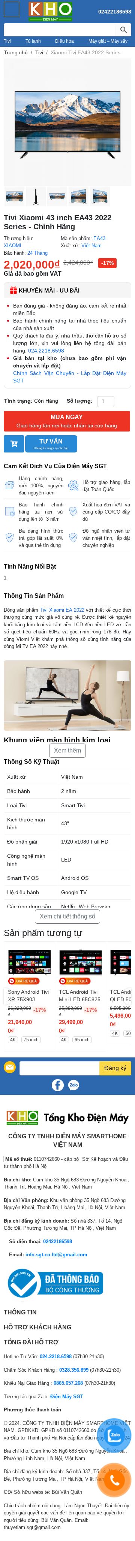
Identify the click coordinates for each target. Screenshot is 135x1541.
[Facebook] (58, 1085)
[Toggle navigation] (11, 9)
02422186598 (114, 12)
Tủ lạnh (33, 41)
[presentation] (8, 996)
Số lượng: (80, 401)
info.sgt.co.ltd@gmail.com (56, 1254)
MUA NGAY (66, 421)
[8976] (14, 443)
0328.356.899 (73, 1370)
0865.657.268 (68, 1383)
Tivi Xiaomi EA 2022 (61, 610)
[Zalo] (74, 1085)
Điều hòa (64, 41)
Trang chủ (16, 52)
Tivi (7, 41)
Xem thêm (67, 750)
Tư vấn (51, 444)
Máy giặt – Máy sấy (108, 41)
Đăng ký (115, 1068)
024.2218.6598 (46, 351)
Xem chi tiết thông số (67, 916)
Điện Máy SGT (66, 1396)
